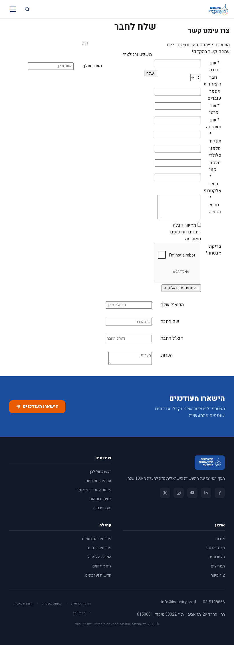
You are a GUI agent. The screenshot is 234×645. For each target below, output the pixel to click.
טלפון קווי (215, 166)
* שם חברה (214, 66)
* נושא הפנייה (215, 205)
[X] (165, 493)
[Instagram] (179, 493)
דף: (85, 43)
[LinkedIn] (206, 493)
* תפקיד (215, 138)
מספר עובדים (214, 95)
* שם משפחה (213, 123)
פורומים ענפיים (99, 548)
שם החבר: (169, 321)
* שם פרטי (214, 109)
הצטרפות (217, 557)
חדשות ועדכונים (98, 575)
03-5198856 (214, 602)
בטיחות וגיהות (100, 499)
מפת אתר (79, 613)
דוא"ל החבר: (171, 338)
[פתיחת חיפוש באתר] (27, 9)
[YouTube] (192, 493)
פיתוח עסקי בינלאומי (94, 490)
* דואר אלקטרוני (213, 184)
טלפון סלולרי (215, 152)
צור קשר (218, 575)
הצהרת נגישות (23, 603)
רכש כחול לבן (100, 472)
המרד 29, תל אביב (202, 614)
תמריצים (218, 566)
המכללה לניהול (99, 557)
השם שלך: (92, 65)
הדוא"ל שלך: (172, 304)
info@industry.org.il (178, 602)
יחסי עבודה (102, 508)
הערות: (166, 355)
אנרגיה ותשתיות (98, 481)
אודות (220, 539)
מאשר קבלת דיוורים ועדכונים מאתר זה (185, 232)
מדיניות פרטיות (81, 603)
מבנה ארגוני (215, 548)
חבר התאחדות (213, 81)
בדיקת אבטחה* (213, 250)
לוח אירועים (101, 566)
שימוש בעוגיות (52, 603)
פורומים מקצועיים (96, 539)
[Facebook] (220, 493)
